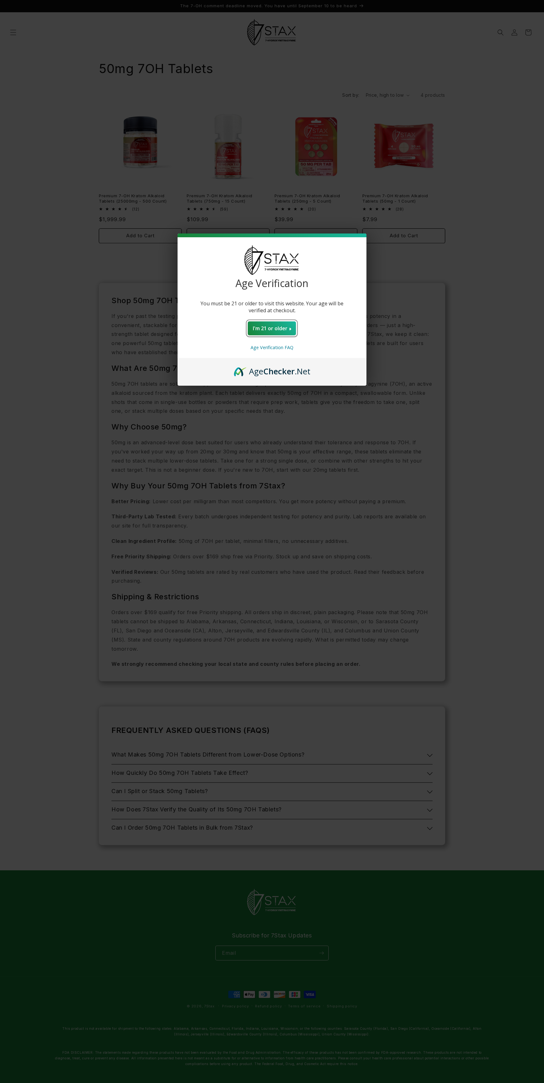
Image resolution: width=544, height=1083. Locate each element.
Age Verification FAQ (272, 347)
